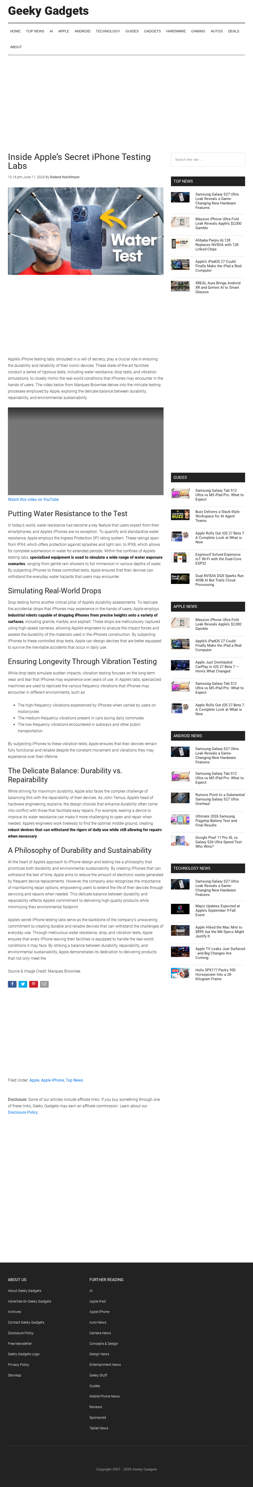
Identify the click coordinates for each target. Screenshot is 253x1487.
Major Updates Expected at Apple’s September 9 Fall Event (217, 910)
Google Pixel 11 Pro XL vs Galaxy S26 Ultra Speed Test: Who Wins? (219, 842)
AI (91, 1291)
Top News (74, 1080)
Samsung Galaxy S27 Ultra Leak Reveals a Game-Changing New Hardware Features (217, 201)
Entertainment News (105, 1365)
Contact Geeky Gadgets (26, 1322)
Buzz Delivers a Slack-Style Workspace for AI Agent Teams (217, 516)
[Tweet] (23, 985)
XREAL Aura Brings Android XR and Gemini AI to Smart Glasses (217, 287)
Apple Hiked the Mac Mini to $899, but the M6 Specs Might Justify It (219, 931)
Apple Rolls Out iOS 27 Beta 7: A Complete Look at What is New (220, 537)
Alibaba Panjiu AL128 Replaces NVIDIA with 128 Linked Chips (216, 244)
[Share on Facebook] (13, 985)
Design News (99, 1354)
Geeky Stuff (98, 1375)
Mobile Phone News (104, 1396)
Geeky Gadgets (48, 11)
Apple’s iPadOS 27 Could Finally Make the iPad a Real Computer (218, 266)
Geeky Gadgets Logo (24, 1354)
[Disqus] (86, 1199)
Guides (94, 1386)
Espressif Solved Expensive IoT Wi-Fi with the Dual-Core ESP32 (218, 559)
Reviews (95, 1407)
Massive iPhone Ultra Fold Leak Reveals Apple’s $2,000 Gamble (218, 223)
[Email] (45, 985)
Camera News (100, 1333)
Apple (34, 1080)
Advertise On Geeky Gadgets (29, 1301)
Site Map (14, 1375)
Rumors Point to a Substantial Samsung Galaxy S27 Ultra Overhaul (220, 799)
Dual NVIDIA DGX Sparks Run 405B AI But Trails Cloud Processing (219, 580)
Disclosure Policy (23, 1112)
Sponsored (97, 1418)
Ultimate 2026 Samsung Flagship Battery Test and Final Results (216, 820)
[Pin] (34, 985)
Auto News (97, 1322)
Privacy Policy (18, 1365)
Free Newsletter (20, 1344)
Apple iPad (97, 1301)
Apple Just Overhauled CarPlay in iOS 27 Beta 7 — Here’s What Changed (217, 666)
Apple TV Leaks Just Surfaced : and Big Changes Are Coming (220, 953)
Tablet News (98, 1428)
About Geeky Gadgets (24, 1291)
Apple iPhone (52, 1080)
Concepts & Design (103, 1344)
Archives (14, 1312)
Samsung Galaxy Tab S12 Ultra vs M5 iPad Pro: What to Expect (219, 495)
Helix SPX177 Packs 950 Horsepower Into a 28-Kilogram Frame (215, 974)
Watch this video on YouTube (33, 499)
